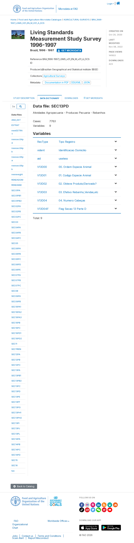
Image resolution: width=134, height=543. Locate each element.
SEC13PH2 (16, 417)
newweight (17, 174)
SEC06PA (16, 248)
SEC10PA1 (16, 306)
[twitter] (93, 509)
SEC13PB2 (16, 380)
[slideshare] (109, 504)
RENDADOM (17, 179)
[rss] (104, 504)
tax (13, 470)
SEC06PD (16, 264)
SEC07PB (16, 280)
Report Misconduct (38, 538)
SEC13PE (15, 396)
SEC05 (14, 243)
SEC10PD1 (16, 333)
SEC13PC (16, 386)
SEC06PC (16, 259)
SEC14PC (16, 449)
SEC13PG (16, 407)
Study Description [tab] (23, 98)
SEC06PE (16, 269)
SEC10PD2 (16, 338)
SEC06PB (16, 253)
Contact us (27, 536)
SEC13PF (15, 402)
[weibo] (104, 509)
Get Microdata (71, 50)
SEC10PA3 (16, 317)
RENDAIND (16, 185)
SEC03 (14, 222)
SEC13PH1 (16, 412)
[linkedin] (98, 504)
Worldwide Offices (57, 521)
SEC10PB (15, 322)
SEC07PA (16, 275)
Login (109, 3)
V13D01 (41, 175)
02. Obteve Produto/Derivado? (78, 183)
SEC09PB (16, 301)
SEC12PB (15, 359)
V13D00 (42, 166)
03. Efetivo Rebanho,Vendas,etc (78, 192)
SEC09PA (16, 296)
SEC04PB (16, 232)
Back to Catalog (25, 486)
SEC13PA (15, 370)
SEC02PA (16, 206)
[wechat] (98, 509)
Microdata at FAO (68, 8)
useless (63, 158)
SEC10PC (16, 328)
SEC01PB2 (16, 200)
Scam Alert (18, 538)
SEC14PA (15, 439)
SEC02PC (16, 216)
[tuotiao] (87, 509)
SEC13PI (15, 423)
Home (14, 19)
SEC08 (14, 291)
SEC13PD (15, 391)
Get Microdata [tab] (94, 98)
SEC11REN (16, 349)
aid (39, 158)
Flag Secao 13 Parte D (72, 208)
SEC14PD (15, 454)
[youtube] (109, 509)
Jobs (15, 536)
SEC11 (14, 343)
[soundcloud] (115, 504)
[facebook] (81, 504)
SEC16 (14, 465)
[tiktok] (81, 509)
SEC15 (14, 460)
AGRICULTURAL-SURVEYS (77, 19)
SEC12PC (16, 365)
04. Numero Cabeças (72, 200)
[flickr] (87, 504)
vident (41, 150)
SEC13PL (15, 433)
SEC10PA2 (16, 312)
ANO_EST (16, 120)
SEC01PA (15, 190)
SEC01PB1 (16, 195)
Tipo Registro (67, 141)
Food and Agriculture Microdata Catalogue (40, 19)
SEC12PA (15, 354)
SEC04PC (16, 238)
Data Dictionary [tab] (49, 98)
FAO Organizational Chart (20, 524)
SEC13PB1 (16, 375)
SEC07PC (16, 285)
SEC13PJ (15, 428)
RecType (42, 141)
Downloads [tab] (71, 98)
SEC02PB (16, 211)
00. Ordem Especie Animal (75, 166)
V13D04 (42, 200)
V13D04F (43, 208)
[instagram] (93, 504)
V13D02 (42, 183)
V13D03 (42, 192)
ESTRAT (15, 125)
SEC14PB (15, 444)
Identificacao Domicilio (72, 150)
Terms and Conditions (49, 536)
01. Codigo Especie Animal (75, 175)
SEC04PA (16, 227)
